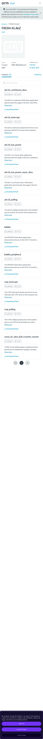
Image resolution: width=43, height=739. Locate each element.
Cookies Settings (21, 735)
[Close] (40, 713)
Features (37, 74)
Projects (6, 74)
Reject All (21, 723)
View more (8, 105)
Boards (4, 24)
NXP (3, 32)
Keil (12, 3)
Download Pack (12, 109)
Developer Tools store (31, 14)
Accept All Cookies (21, 729)
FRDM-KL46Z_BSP (34, 66)
